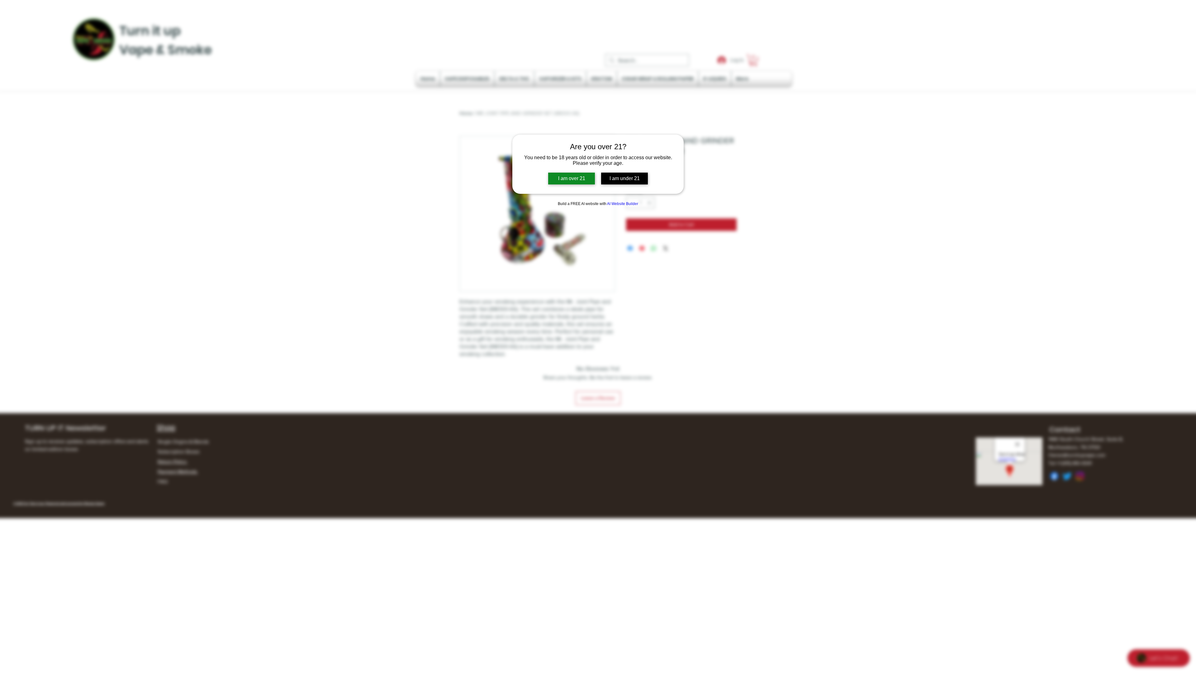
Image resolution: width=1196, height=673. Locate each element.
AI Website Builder (622, 204)
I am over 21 (571, 178)
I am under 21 (625, 178)
